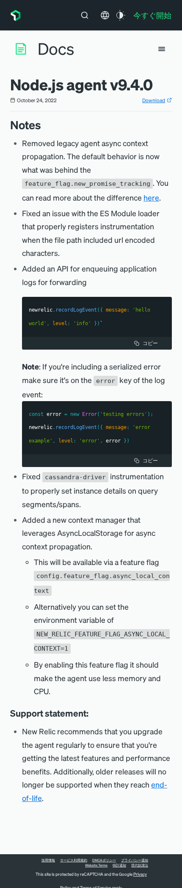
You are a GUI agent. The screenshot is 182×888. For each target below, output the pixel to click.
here (151, 197)
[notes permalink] (45, 124)
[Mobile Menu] (162, 49)
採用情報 (48, 860)
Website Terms (96, 865)
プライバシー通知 (134, 860)
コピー (150, 343)
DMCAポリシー (104, 860)
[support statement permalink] (92, 713)
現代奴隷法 (139, 865)
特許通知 (119, 865)
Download (153, 100)
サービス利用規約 (73, 860)
